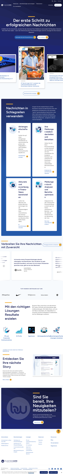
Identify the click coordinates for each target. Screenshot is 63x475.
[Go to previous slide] (4, 266)
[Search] (52, 1)
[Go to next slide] (59, 266)
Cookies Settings (43, 472)
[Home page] (6, 5)
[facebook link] (58, 469)
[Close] (61, 472)
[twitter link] (49, 468)
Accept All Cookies (53, 472)
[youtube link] (55, 468)
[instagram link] (61, 469)
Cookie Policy (31, 472)
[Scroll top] (58, 431)
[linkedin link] (52, 469)
